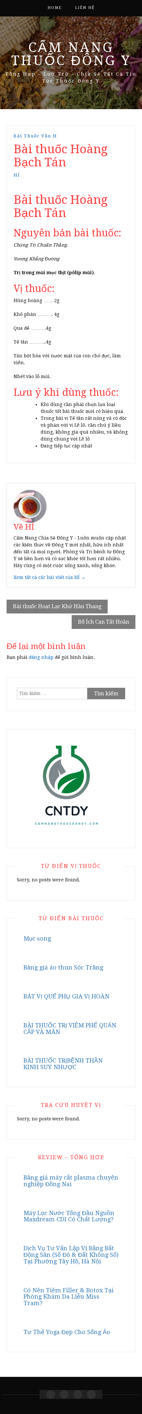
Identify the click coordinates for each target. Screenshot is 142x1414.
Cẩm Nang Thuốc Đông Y (71, 54)
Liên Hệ (85, 8)
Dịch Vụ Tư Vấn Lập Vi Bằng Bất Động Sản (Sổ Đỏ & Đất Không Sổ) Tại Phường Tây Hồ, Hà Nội (71, 1255)
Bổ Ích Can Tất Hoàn (103, 622)
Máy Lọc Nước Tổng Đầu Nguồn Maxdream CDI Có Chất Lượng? (68, 1216)
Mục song (37, 938)
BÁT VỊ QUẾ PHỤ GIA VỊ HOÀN (66, 996)
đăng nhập (41, 657)
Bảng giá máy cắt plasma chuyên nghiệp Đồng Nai (70, 1180)
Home (55, 8)
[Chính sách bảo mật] (91, 1394)
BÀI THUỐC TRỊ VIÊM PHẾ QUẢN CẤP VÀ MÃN (69, 1028)
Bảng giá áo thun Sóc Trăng (63, 967)
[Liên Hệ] (77, 1394)
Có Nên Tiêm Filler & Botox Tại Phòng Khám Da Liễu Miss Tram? (68, 1297)
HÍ (17, 175)
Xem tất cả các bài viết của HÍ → (50, 577)
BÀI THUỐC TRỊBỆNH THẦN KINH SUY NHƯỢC (63, 1063)
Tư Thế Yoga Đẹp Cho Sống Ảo (66, 1332)
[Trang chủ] (50, 1394)
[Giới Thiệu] (64, 1394)
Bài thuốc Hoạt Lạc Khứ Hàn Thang (57, 606)
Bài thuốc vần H (35, 135)
